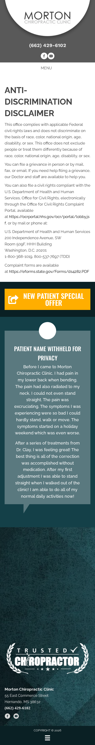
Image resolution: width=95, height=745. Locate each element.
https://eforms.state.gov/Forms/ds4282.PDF (49, 271)
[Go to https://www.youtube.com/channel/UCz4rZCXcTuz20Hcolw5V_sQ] (51, 57)
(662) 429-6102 (47, 45)
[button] (47, 299)
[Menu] (47, 738)
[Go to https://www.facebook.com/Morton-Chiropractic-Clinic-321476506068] (44, 57)
